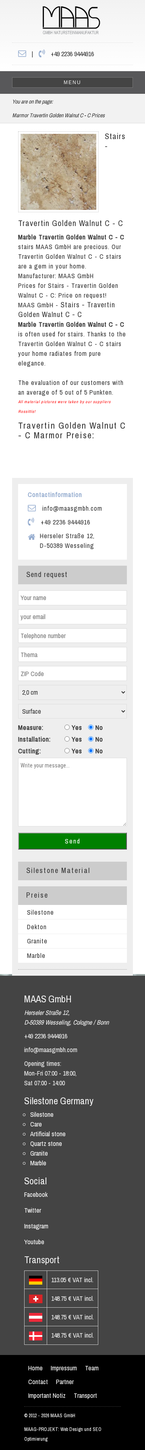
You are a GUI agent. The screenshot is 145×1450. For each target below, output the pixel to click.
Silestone (40, 912)
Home (35, 1367)
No (98, 727)
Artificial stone (48, 1133)
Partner (65, 1381)
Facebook (36, 1194)
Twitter (32, 1210)
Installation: (34, 739)
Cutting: (29, 750)
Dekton (37, 926)
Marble (36, 955)
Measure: (31, 727)
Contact (38, 1381)
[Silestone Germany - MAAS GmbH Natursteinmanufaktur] (56, 22)
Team (92, 1367)
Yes (76, 727)
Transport (85, 1395)
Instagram (36, 1226)
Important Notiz (47, 1395)
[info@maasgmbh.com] (22, 53)
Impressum (64, 1367)
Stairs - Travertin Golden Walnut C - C (66, 309)
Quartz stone (46, 1143)
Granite (37, 940)
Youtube (34, 1241)
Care (36, 1124)
